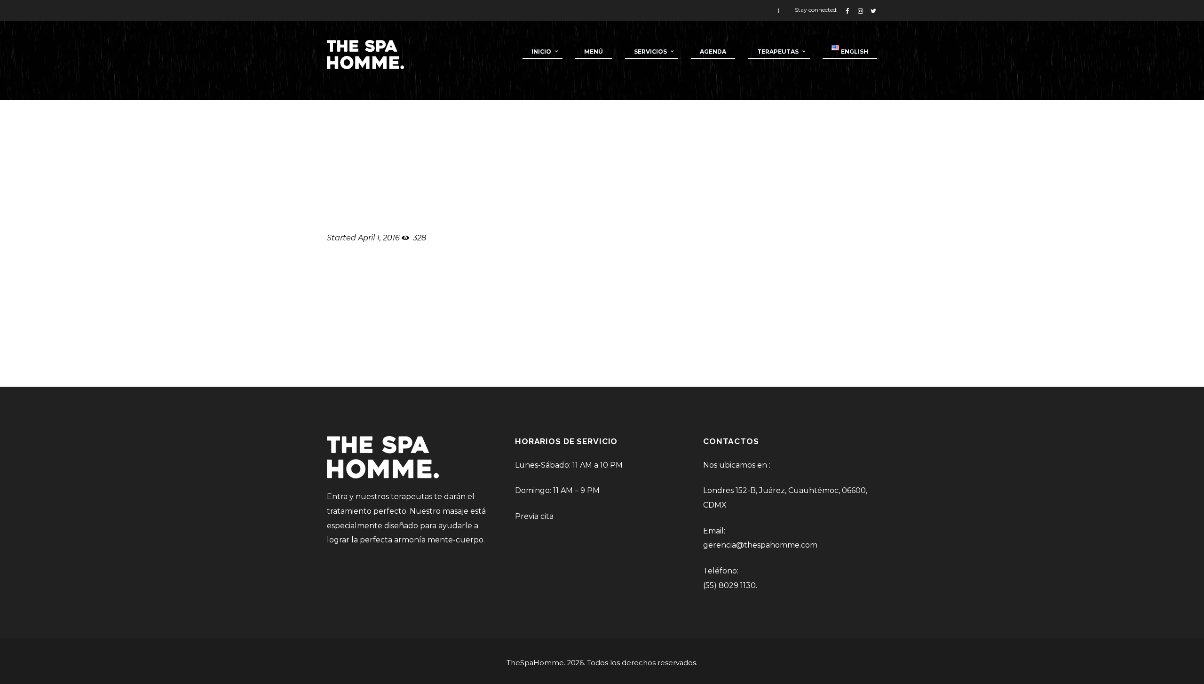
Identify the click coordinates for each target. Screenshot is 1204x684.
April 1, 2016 (379, 237)
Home (786, 140)
